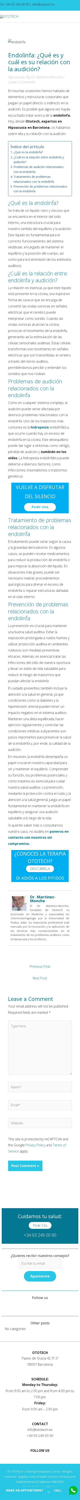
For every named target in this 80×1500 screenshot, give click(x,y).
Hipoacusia (16, 77)
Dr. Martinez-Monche (42, 898)
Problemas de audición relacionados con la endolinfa (38, 169)
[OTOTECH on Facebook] (56, 5)
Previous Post (40, 966)
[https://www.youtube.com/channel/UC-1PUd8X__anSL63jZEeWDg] (8, 1303)
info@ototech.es (43, 4)
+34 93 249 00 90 (40, 1235)
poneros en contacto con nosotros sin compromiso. (38, 837)
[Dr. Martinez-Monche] (19, 903)
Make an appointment (24, 1490)
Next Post (40, 978)
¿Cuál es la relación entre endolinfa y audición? (38, 159)
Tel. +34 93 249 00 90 (15, 4)
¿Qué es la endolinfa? (28, 152)
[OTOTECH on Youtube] (59, 5)
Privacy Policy (35, 1145)
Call (57, 1490)
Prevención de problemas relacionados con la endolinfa (40, 188)
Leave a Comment (21, 82)
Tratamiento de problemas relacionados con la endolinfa (33, 179)
